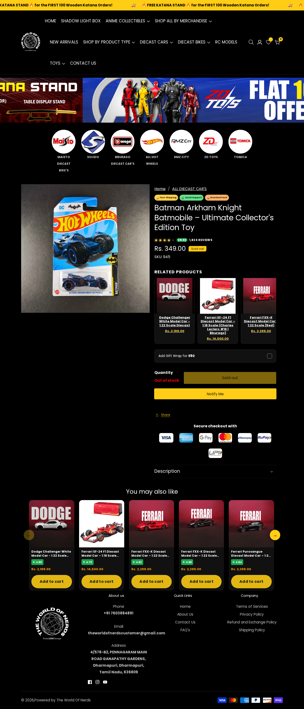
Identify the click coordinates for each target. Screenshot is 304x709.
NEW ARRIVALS (64, 42)
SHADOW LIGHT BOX (81, 21)
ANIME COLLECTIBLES (125, 21)
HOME (50, 21)
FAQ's (185, 629)
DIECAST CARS (154, 42)
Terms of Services (252, 606)
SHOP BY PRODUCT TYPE (106, 42)
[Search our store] (252, 42)
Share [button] (165, 415)
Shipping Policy (252, 629)
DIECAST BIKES (191, 42)
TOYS (55, 63)
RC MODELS (226, 42)
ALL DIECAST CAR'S (189, 189)
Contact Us (185, 622)
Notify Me (215, 393)
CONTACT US (83, 63)
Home (160, 189)
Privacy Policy (252, 614)
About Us (185, 614)
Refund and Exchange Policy (252, 622)
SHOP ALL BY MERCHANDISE (181, 21)
